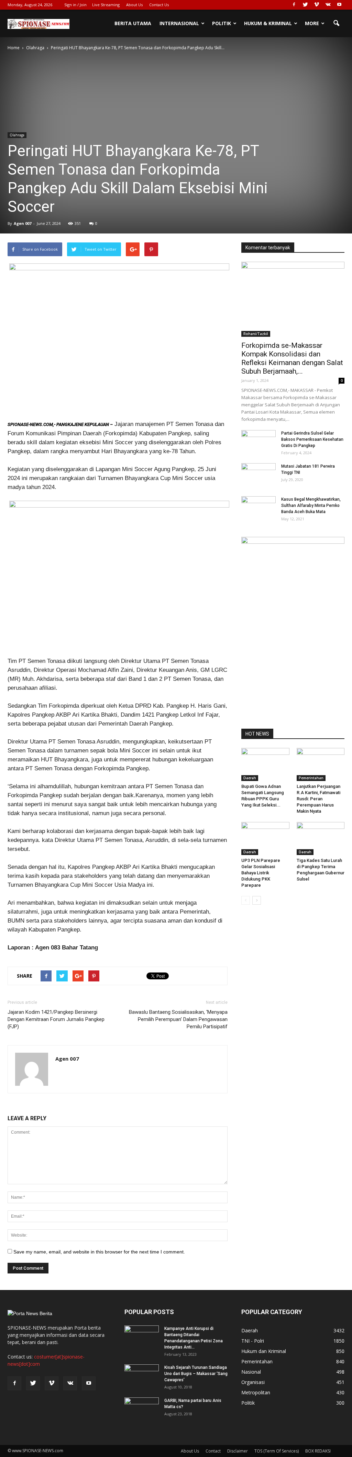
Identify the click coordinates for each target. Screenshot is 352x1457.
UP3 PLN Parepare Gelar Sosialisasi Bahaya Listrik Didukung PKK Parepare (260, 873)
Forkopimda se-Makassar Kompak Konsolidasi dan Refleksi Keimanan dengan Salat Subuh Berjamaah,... (292, 358)
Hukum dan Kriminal (263, 1351)
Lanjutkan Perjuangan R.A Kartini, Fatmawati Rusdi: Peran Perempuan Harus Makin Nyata (318, 799)
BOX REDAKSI (318, 1451)
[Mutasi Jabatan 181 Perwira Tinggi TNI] (258, 475)
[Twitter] (305, 5)
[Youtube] (339, 5)
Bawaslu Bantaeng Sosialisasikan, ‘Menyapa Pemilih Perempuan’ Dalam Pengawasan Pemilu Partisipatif (178, 1019)
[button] (336, 23)
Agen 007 (22, 223)
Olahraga (17, 135)
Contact (213, 1451)
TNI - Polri (252, 1341)
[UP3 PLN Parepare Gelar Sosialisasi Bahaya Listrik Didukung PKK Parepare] (265, 838)
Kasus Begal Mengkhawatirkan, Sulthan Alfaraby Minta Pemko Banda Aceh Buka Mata (311, 505)
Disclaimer (237, 1451)
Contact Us (159, 4)
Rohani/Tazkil (255, 333)
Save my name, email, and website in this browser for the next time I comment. (99, 1252)
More (312, 23)
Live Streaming (106, 4)
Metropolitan (255, 1392)
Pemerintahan (311, 778)
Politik (221, 23)
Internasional (179, 23)
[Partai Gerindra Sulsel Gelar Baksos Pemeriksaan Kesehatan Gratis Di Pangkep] (258, 442)
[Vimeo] (316, 5)
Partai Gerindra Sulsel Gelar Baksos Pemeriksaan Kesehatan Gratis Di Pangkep (312, 439)
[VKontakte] (328, 5)
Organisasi (253, 1382)
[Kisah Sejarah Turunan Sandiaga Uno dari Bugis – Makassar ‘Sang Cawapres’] (141, 1376)
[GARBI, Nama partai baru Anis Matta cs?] (141, 1409)
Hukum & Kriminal (268, 23)
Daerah (249, 778)
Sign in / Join (75, 4)
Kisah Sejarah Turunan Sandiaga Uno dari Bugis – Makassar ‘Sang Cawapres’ (196, 1373)
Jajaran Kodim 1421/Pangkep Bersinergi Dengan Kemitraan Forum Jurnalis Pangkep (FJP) (56, 1019)
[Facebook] (294, 5)
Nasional (251, 1371)
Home (14, 48)
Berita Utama (132, 23)
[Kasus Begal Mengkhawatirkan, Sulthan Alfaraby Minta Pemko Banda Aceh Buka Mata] (258, 508)
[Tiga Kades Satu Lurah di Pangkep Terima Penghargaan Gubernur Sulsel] (321, 838)
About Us (134, 4)
